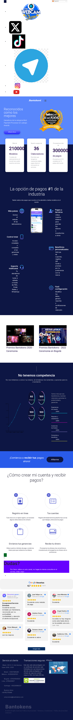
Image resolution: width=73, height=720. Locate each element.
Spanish (56, 1)
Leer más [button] (55, 625)
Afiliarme (55, 459)
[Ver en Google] (29, 595)
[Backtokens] (35, 100)
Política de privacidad (29, 711)
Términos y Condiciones (45, 711)
